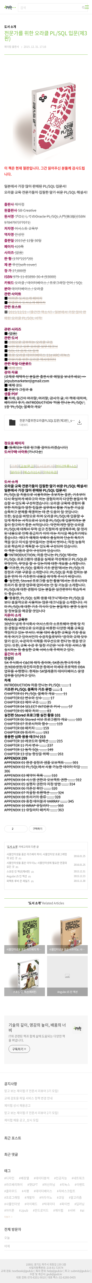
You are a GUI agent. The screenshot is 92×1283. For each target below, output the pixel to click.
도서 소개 (12, 847)
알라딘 (16, 472)
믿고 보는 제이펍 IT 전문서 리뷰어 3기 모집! (31, 1091)
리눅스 (66, 1184)
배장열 (25, 1178)
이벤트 (80, 1184)
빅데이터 (49, 1204)
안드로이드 (42, 1210)
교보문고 (27, 466)
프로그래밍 (13, 1197)
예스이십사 (32, 472)
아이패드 (31, 1204)
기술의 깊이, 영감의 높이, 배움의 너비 (37, 1027)
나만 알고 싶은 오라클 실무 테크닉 (33, 346)
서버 (72, 1210)
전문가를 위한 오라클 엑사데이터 (32, 359)
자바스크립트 (67, 1191)
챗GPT (33, 1184)
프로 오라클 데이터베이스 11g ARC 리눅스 (39, 354)
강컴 (14, 466)
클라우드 (11, 1191)
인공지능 (61, 1178)
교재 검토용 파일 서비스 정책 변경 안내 (28, 1098)
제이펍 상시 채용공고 (17, 1105)
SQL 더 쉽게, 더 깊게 (24, 350)
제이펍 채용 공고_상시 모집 (21, 1120)
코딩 (61, 1197)
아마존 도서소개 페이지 (25, 298)
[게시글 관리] (22, 829)
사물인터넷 (13, 1204)
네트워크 (79, 1178)
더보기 (7, 1216)
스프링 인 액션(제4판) (18, 871)
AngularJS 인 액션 (17, 876)
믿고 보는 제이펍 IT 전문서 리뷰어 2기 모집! (31, 1113)
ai (83, 1210)
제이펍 (59, 1210)
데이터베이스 (44, 1191)
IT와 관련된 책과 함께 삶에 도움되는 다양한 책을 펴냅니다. (37, 1038)
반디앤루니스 (66, 466)
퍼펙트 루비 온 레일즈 (18, 881)
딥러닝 (80, 1204)
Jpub (24, 1210)
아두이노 (46, 1197)
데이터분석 (42, 1178)
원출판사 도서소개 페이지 (27, 302)
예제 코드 (15, 367)
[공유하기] (17, 829)
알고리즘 (76, 1197)
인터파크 (50, 472)
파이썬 (65, 1204)
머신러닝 (49, 1184)
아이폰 (10, 1210)
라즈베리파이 (14, 1184)
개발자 (30, 1197)
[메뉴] (87, 7)
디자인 (10, 1178)
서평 (26, 1191)
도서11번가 (44, 466)
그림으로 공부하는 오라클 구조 (31, 342)
